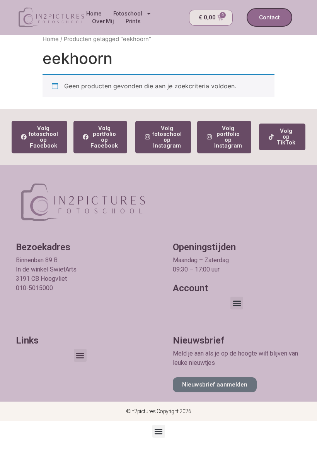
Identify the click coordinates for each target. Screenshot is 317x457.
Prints (133, 21)
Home (93, 13)
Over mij (103, 21)
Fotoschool (127, 13)
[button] (236, 303)
